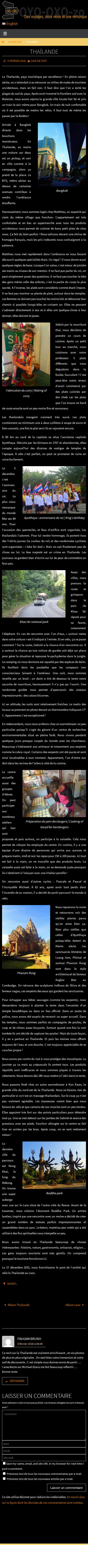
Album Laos (73, 1303)
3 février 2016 (16, 60)
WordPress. (59, 1538)
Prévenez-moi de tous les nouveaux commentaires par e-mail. (44, 1472)
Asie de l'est (14, 41)
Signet (11, 1282)
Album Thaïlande (18, 1303)
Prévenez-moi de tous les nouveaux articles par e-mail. (40, 1477)
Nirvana (45, 1538)
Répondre (17, 1379)
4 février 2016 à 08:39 (30, 1342)
